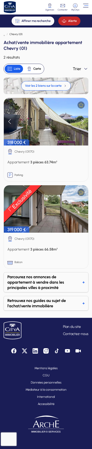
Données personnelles (46, 382)
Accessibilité (46, 404)
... (4, 34)
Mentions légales (46, 368)
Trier (77, 68)
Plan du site (72, 327)
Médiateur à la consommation (46, 390)
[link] (46, 86)
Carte (37, 69)
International (46, 397)
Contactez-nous (75, 334)
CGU (46, 375)
